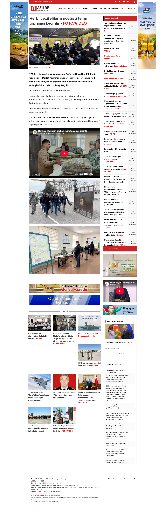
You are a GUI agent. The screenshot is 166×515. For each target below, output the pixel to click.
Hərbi (123, 8)
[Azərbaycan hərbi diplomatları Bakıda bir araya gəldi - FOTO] (39, 323)
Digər (130, 8)
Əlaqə (126, 479)
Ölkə (78, 8)
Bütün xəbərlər (112, 249)
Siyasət (85, 8)
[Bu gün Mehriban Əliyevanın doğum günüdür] (119, 331)
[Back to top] (159, 508)
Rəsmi (70, 8)
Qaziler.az (40, 495)
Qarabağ (62, 8)
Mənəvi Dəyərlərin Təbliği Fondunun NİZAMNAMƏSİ (115, 461)
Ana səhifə (107, 479)
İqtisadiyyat (113, 8)
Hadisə (102, 8)
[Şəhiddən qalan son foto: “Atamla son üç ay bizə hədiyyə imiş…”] (64, 382)
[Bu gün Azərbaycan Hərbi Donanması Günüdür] (89, 323)
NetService (37, 501)
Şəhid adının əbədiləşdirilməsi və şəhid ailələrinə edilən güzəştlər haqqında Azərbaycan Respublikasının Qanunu (117, 416)
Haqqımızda (117, 479)
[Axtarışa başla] (134, 1)
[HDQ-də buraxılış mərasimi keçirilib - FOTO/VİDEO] (89, 352)
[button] (131, 339)
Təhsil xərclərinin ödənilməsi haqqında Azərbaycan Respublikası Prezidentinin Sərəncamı (116, 453)
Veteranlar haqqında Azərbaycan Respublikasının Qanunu (116, 426)
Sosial (94, 8)
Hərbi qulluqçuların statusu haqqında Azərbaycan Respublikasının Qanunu (115, 407)
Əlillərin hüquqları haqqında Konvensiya (116, 444)
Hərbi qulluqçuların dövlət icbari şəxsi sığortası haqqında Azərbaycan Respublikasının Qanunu (117, 436)
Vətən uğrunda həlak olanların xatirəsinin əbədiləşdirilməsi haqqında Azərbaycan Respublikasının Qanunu (117, 379)
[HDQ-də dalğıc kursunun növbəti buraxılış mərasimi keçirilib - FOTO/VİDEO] (64, 415)
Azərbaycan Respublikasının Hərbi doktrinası (116, 371)
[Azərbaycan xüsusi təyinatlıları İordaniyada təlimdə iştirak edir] (39, 415)
